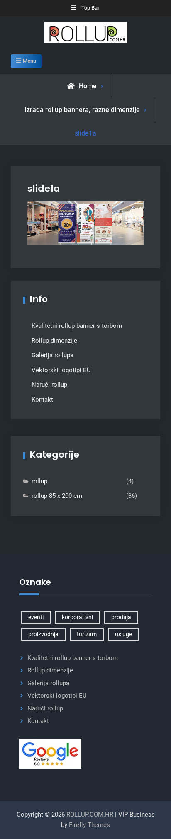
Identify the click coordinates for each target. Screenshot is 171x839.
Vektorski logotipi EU (61, 370)
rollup (39, 481)
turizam (87, 634)
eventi (36, 617)
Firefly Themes (89, 825)
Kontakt (42, 399)
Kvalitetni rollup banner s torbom (77, 326)
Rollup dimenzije (54, 340)
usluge (123, 634)
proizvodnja (43, 634)
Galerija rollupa (52, 355)
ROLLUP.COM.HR (89, 814)
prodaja (121, 617)
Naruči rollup (49, 384)
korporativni (77, 617)
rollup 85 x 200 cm (57, 496)
